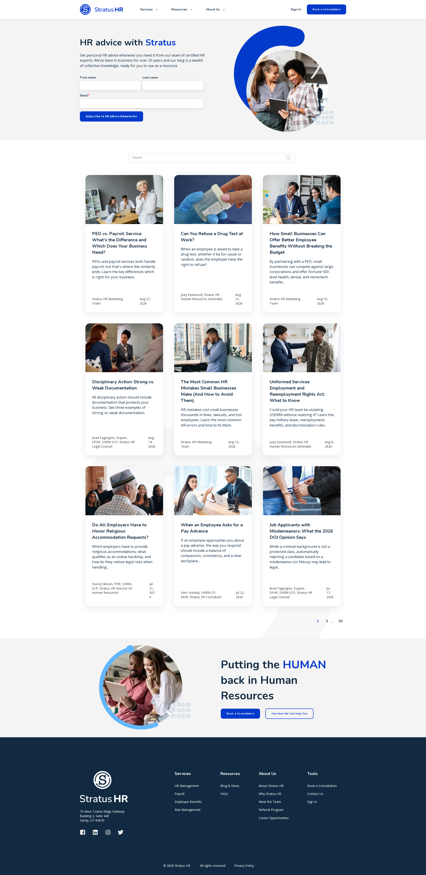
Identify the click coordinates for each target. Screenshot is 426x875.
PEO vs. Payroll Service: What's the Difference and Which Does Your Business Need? (119, 243)
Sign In (312, 802)
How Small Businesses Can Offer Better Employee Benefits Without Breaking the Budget (301, 243)
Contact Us (315, 794)
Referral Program (271, 810)
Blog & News (229, 786)
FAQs (224, 794)
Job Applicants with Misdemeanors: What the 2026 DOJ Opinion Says (301, 531)
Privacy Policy (244, 865)
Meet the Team (270, 802)
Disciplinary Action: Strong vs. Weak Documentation (123, 385)
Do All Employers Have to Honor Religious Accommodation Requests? (120, 531)
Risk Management (188, 810)
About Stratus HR (271, 786)
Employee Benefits (188, 802)
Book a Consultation (322, 786)
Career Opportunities (274, 818)
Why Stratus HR (270, 794)
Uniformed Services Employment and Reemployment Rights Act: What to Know (297, 391)
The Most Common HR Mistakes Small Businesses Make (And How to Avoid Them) (208, 391)
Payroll (179, 794)
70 (340, 621)
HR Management (187, 786)
